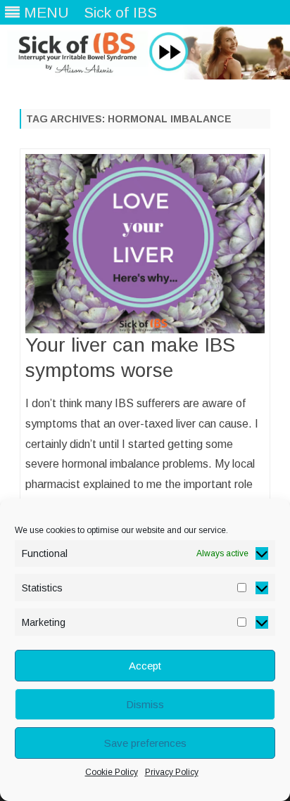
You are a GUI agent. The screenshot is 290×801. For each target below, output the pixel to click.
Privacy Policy (171, 772)
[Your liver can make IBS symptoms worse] (145, 243)
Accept (145, 666)
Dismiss (145, 704)
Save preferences (145, 743)
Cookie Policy (111, 772)
